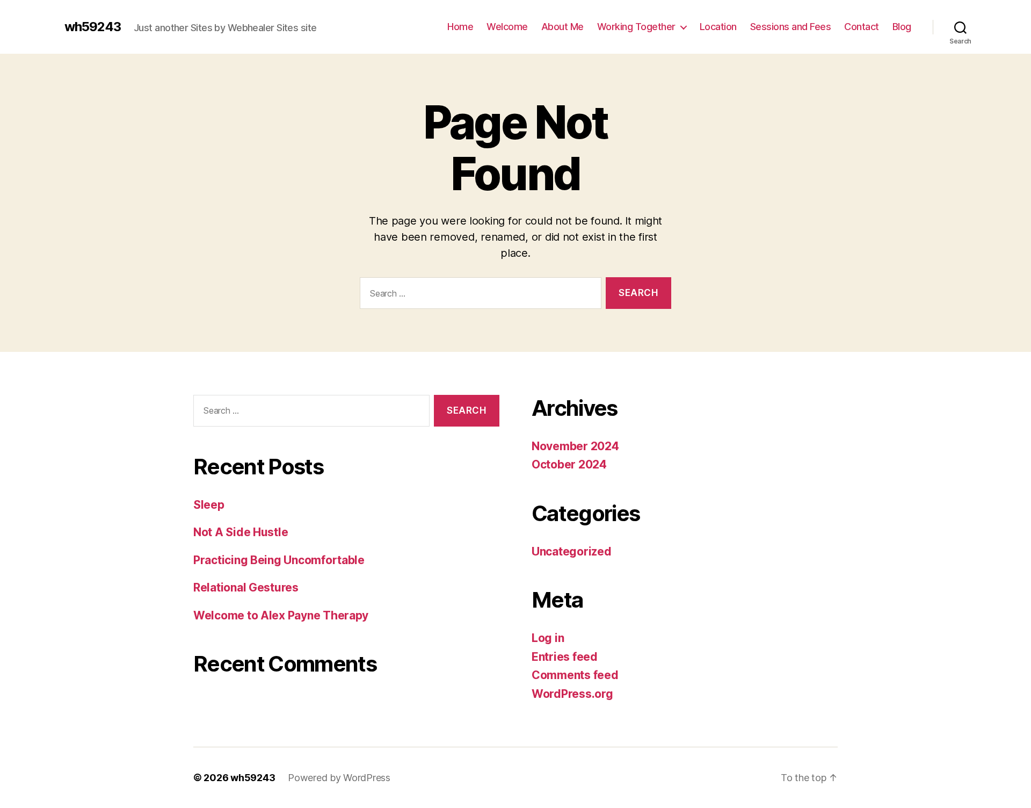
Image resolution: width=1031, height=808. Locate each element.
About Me (562, 26)
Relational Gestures (246, 587)
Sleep (208, 504)
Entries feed (565, 656)
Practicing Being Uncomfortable (279, 560)
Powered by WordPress (339, 777)
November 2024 (575, 446)
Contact (861, 26)
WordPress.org (572, 694)
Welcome (507, 26)
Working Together (636, 26)
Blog (901, 26)
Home (460, 26)
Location (718, 26)
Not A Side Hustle (240, 532)
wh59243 (92, 26)
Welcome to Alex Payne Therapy (280, 615)
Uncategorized (572, 551)
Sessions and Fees (790, 26)
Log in (548, 638)
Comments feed (575, 675)
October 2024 (569, 464)
